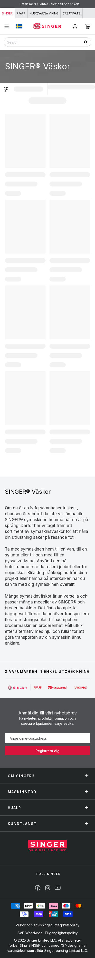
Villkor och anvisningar (34, 925)
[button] (87, 26)
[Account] (75, 26)
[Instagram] (48, 888)
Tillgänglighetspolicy (61, 933)
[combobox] (47, 42)
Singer (7, 13)
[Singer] (18, 687)
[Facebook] (38, 888)
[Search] (87, 42)
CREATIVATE (71, 13)
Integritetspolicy (66, 925)
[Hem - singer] (48, 846)
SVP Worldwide (30, 933)
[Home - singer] (47, 26)
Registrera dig (47, 751)
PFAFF (21, 13)
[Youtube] (58, 888)
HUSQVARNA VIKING (43, 13)
